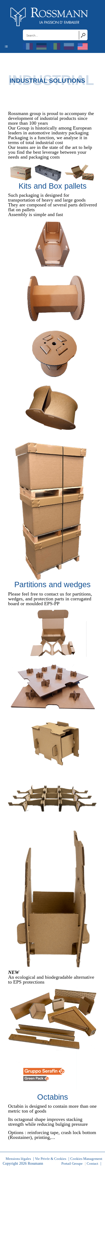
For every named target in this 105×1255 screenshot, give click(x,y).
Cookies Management (86, 1159)
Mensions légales (18, 1159)
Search (83, 35)
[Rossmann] (49, 16)
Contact (92, 1164)
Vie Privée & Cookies (50, 1159)
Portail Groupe (72, 1164)
